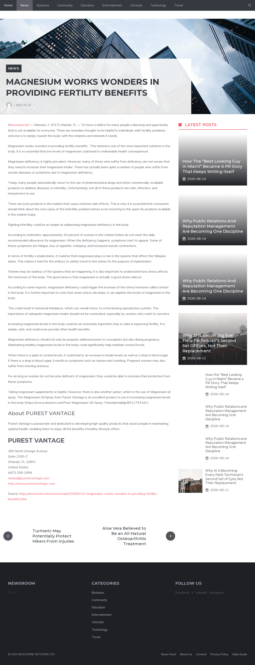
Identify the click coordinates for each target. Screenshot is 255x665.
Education (87, 5)
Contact (201, 654)
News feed (168, 654)
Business (43, 5)
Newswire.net (19, 125)
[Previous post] (8, 536)
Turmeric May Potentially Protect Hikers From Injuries (53, 536)
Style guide (239, 654)
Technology (158, 5)
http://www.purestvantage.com (31, 483)
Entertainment (112, 5)
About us (186, 654)
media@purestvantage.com (28, 478)
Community (65, 5)
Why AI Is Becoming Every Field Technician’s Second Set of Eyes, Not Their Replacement (224, 477)
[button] (249, 5)
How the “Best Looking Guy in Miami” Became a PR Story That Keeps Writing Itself (212, 166)
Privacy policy (219, 654)
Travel (178, 5)
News (25, 5)
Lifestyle (136, 5)
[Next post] (171, 536)
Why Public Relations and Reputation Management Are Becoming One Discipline (212, 226)
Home (8, 5)
